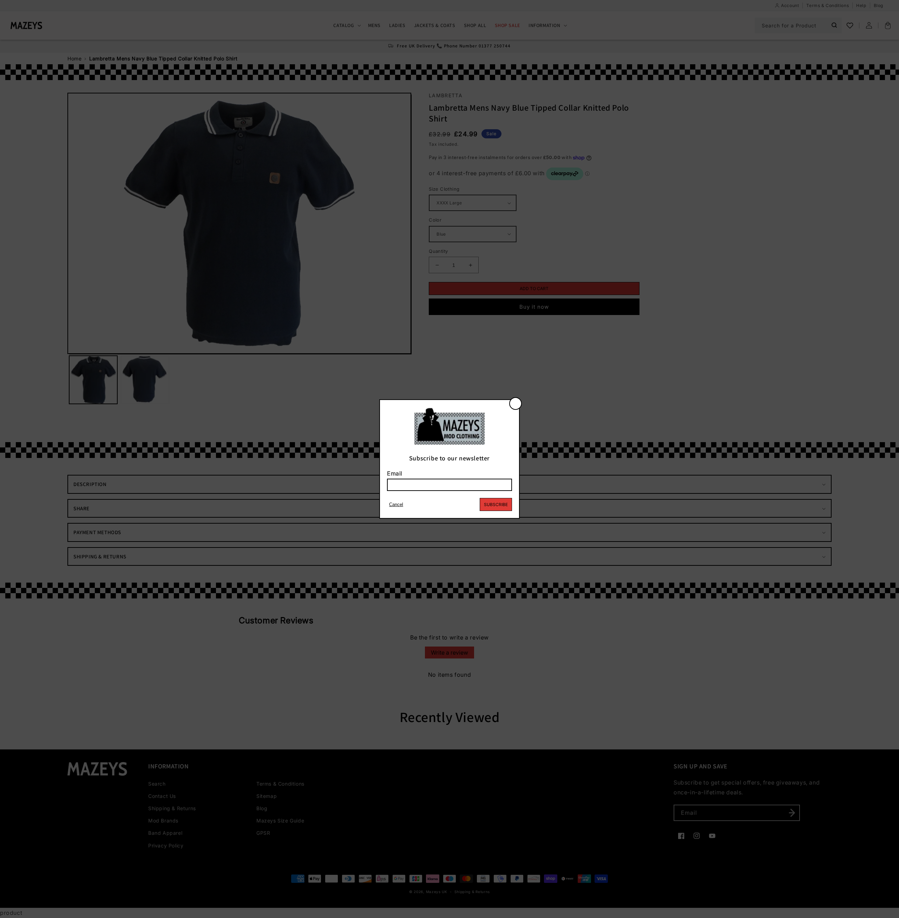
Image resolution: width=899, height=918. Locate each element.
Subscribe (496, 504)
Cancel (396, 504)
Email (394, 473)
